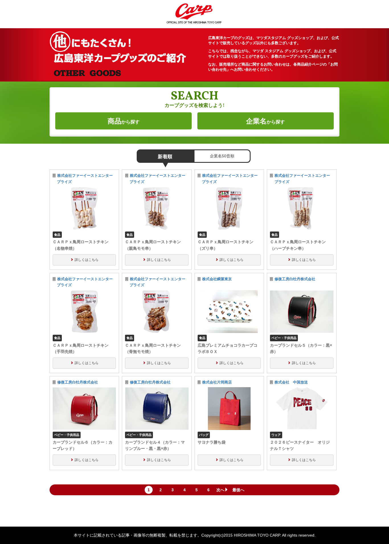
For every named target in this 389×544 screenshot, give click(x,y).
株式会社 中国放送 (293, 382)
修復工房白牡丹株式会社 (295, 279)
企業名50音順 (222, 156)
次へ (220, 490)
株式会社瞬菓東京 (217, 279)
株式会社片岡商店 (217, 382)
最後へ (238, 490)
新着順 (165, 156)
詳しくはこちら (87, 260)
